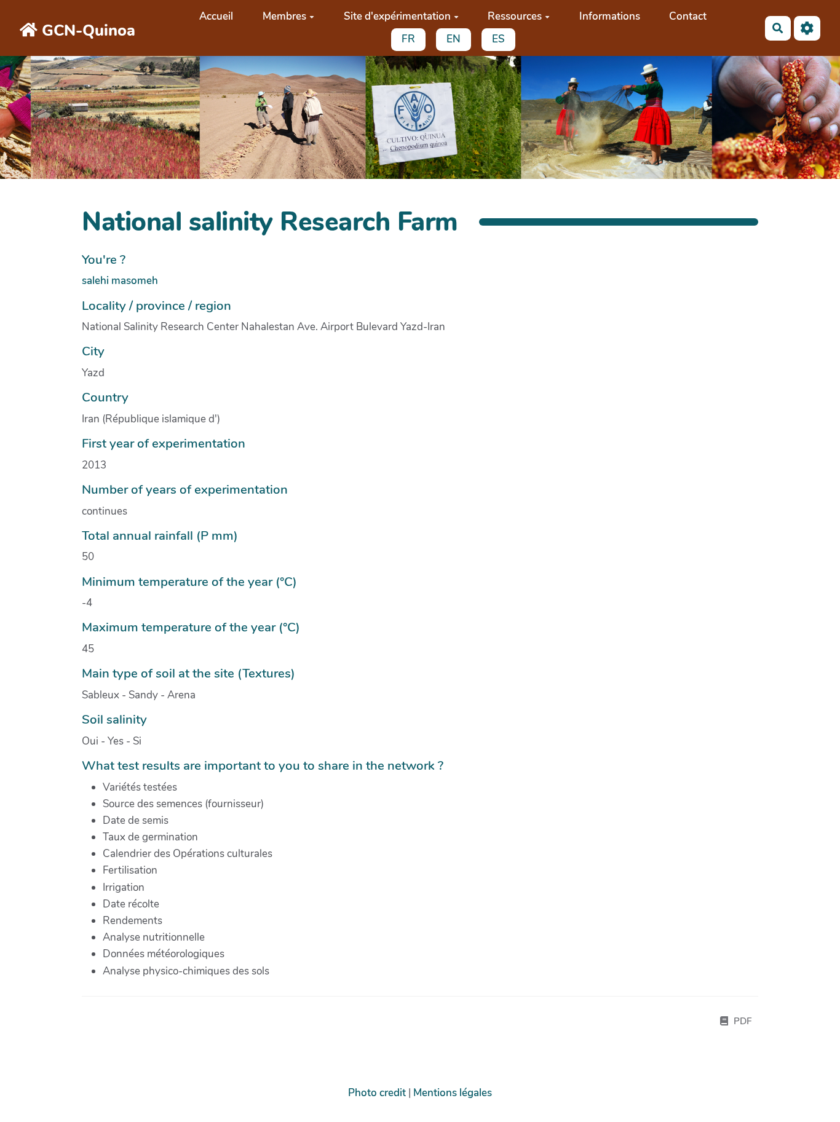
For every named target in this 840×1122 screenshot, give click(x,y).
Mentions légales (452, 1093)
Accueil (216, 16)
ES (498, 39)
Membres (284, 16)
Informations (609, 16)
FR (408, 39)
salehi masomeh (120, 281)
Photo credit (377, 1093)
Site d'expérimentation (397, 16)
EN (453, 39)
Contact (688, 16)
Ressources (515, 16)
